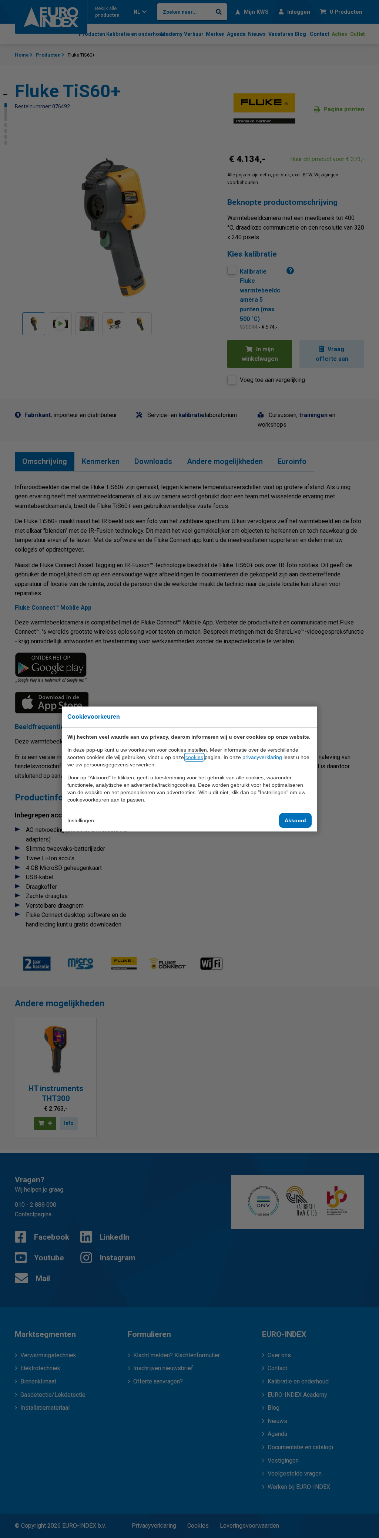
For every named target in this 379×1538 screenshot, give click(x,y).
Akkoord (295, 820)
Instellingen (80, 820)
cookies (194, 757)
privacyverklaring (262, 757)
